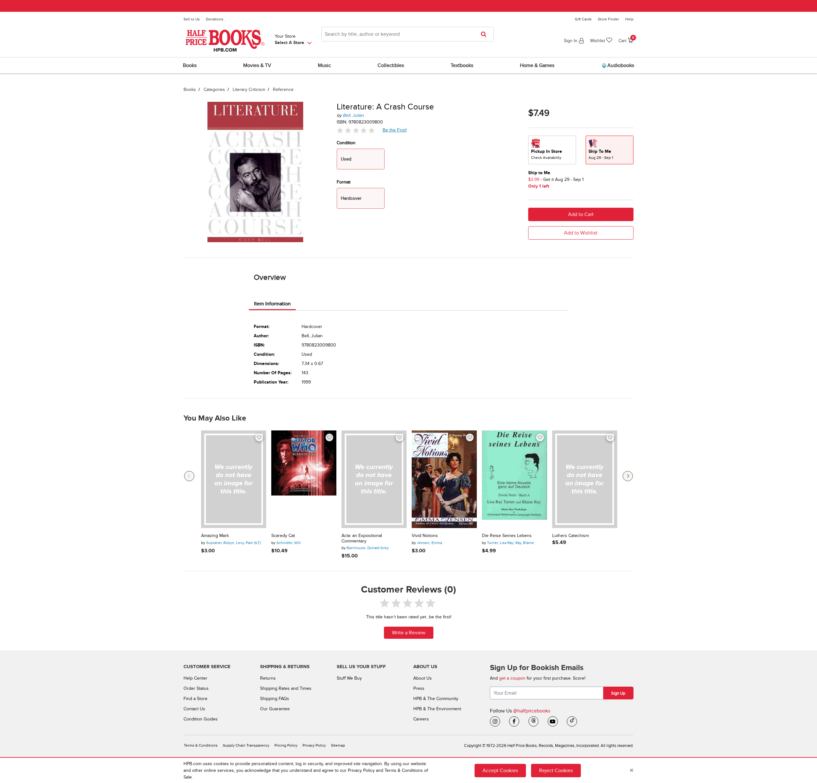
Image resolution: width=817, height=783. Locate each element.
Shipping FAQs (274, 698)
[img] (356, 130)
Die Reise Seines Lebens (507, 535)
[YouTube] (553, 721)
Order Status (196, 688)
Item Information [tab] (272, 304)
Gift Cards (583, 19)
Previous (189, 476)
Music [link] (324, 65)
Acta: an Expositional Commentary (361, 538)
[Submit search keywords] (485, 34)
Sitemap (338, 745)
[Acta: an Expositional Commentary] (374, 479)
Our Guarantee (275, 709)
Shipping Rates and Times (285, 688)
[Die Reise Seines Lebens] (514, 479)
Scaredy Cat (283, 535)
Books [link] (190, 65)
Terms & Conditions (201, 745)
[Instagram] (495, 721)
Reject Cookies (556, 770)
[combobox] (407, 34)
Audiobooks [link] (620, 65)
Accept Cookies (500, 770)
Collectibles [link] (391, 65)
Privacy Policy (314, 745)
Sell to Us (192, 19)
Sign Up (618, 693)
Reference (283, 89)
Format (343, 182)
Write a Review (408, 633)
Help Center (195, 678)
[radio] (552, 150)
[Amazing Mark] (233, 479)
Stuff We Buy (349, 678)
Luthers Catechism (570, 535)
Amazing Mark (215, 535)
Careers (421, 719)
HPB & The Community (435, 698)
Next (628, 476)
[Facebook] (514, 721)
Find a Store (195, 698)
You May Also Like (215, 418)
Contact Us (194, 709)
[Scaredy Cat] (303, 479)
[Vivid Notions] (444, 479)
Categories (214, 89)
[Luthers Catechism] (584, 479)
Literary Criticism (249, 89)
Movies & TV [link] (257, 65)
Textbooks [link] (462, 65)
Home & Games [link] (537, 65)
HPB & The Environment (437, 709)
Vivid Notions (425, 535)
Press (418, 688)
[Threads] (533, 721)
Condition (346, 142)
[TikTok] (572, 721)
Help (629, 19)
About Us (422, 678)
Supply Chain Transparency (246, 745)
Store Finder (608, 19)
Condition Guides (201, 719)
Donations (214, 19)
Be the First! (395, 130)
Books (190, 89)
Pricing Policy (285, 745)
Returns (268, 678)
